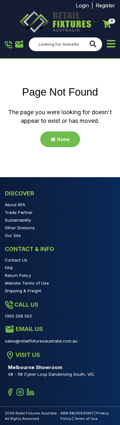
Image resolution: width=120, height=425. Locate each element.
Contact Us (16, 260)
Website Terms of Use (27, 283)
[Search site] (94, 44)
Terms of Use (86, 418)
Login (82, 5)
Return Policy (18, 275)
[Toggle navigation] (111, 44)
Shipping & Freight (23, 290)
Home (63, 139)
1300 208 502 (8, 44)
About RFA (15, 204)
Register (105, 5)
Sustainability (18, 220)
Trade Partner (19, 212)
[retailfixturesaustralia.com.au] (58, 22)
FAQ (9, 267)
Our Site (13, 235)
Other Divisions (20, 227)
